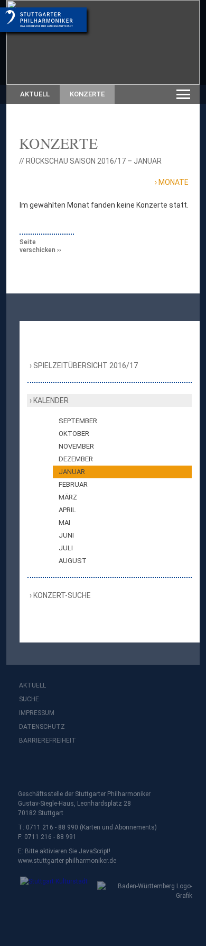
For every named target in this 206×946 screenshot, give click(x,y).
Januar (72, 472)
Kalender (51, 400)
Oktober (74, 434)
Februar (73, 484)
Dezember (76, 459)
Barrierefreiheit (47, 740)
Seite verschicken (37, 246)
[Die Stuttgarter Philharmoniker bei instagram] (51, 768)
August (73, 561)
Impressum (36, 713)
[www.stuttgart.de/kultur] (49, 888)
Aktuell (35, 94)
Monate (173, 182)
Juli (66, 548)
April (67, 510)
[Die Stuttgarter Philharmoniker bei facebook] (28, 768)
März (68, 497)
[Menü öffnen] (183, 94)
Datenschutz (42, 726)
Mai (64, 522)
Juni (66, 535)
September (78, 421)
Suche (29, 699)
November (76, 446)
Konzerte (87, 94)
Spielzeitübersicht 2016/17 (86, 365)
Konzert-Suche (62, 595)
